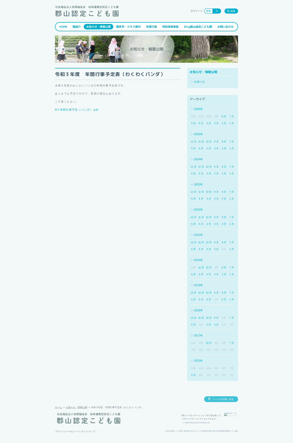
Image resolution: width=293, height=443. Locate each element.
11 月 (201, 141)
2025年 (198, 134)
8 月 (224, 116)
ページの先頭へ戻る (223, 399)
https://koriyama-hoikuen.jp (197, 422)
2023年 (198, 184)
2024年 (198, 159)
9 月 (216, 141)
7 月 (231, 116)
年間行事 (151, 27)
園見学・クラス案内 (128, 27)
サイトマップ (88, 431)
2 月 (224, 123)
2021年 (198, 234)
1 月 (231, 123)
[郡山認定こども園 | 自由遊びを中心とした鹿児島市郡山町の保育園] (87, 11)
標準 (208, 11)
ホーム (58, 407)
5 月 (201, 123)
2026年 (198, 109)
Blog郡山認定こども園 (198, 27)
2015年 (198, 360)
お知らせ (199, 81)
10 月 (209, 141)
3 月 (216, 123)
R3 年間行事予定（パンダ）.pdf (76, 109)
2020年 (198, 260)
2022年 (198, 209)
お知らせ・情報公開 (98, 27)
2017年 (198, 335)
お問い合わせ (225, 27)
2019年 (198, 285)
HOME (63, 27)
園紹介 (77, 27)
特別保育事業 (170, 27)
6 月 (193, 123)
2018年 (198, 310)
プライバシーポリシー (67, 431)
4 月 (209, 123)
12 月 (193, 141)
